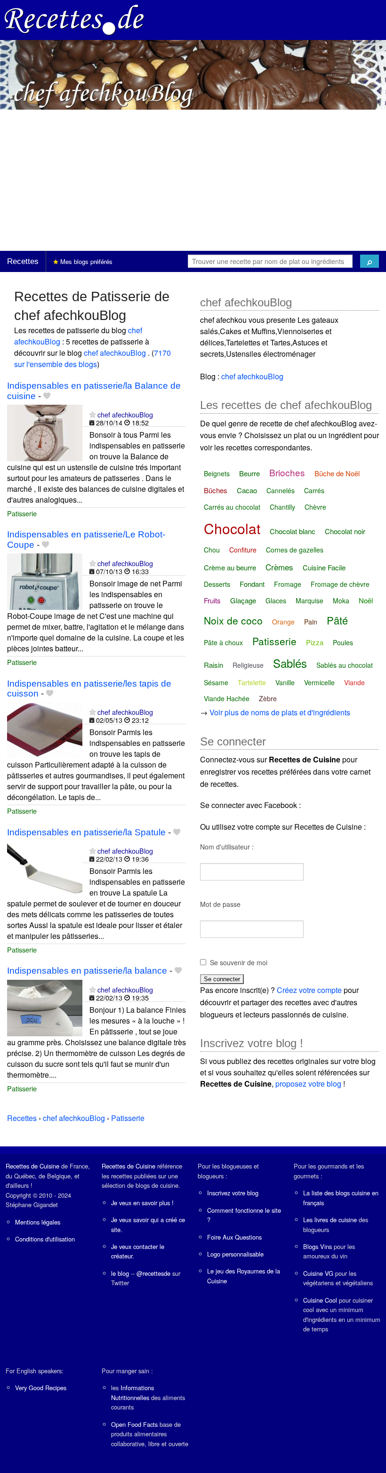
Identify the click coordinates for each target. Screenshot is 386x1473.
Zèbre (268, 698)
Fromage (287, 584)
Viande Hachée (226, 698)
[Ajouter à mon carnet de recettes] (46, 396)
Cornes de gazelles (294, 549)
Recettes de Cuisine (32, 1165)
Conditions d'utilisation (45, 1238)
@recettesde (153, 1273)
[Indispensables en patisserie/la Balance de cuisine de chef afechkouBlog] (44, 431)
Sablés (290, 663)
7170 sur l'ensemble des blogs (92, 358)
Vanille (285, 682)
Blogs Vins (317, 1246)
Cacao (247, 490)
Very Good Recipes (40, 1387)
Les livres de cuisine (330, 1219)
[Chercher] (369, 261)
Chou (212, 549)
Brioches (287, 472)
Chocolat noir (345, 531)
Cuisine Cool (320, 1300)
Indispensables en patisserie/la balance (87, 971)
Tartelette (252, 682)
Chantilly (282, 507)
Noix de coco (233, 620)
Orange (283, 621)
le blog (120, 1273)
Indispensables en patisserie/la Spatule (86, 832)
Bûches (215, 490)
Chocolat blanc (292, 531)
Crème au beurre (230, 567)
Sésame (216, 682)
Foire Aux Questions (234, 1237)
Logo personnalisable (235, 1253)
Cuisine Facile (324, 567)
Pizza (314, 642)
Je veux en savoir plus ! (142, 1202)
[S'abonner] (92, 414)
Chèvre (315, 507)
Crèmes (279, 567)
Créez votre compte (309, 990)
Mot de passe (220, 904)
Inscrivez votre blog (232, 1192)
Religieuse (248, 665)
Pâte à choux (223, 642)
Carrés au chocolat (232, 507)
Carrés (314, 490)
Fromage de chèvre (340, 584)
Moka (341, 600)
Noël (366, 600)
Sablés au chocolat (344, 665)
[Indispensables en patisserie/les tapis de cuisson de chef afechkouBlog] (44, 729)
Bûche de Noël (337, 473)
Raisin (213, 665)
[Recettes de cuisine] (74, 19)
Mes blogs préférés (85, 261)
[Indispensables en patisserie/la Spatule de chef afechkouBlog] (44, 868)
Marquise (309, 600)
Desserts (217, 584)
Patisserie (22, 513)
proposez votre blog (308, 1083)
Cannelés (280, 490)
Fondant (252, 584)
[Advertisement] (193, 180)
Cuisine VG (318, 1273)
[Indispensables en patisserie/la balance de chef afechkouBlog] (44, 1006)
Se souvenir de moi (238, 962)
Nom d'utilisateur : (227, 846)
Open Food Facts (134, 1424)
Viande (354, 682)
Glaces (275, 600)
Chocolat (232, 528)
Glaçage (243, 600)
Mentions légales (37, 1221)
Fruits (212, 600)
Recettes (23, 261)
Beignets (217, 473)
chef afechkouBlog (116, 352)
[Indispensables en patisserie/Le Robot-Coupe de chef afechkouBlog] (44, 580)
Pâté (337, 620)
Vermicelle (319, 682)
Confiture (243, 549)
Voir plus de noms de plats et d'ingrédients (279, 712)
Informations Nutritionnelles (132, 1392)
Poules (343, 642)
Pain (310, 621)
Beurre (249, 473)
